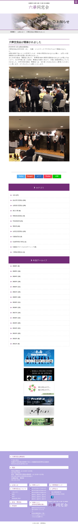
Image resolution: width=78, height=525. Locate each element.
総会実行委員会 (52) (19, 200)
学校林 (14, 506)
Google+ (30, 176)
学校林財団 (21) (18, 221)
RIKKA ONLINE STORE (58, 494)
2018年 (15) (16, 307)
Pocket (48, 176)
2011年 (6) (16, 344)
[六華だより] (39, 415)
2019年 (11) (16, 302)
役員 (13, 494)
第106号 (44, 488)
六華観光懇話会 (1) (19, 252)
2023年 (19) (16, 281)
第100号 (44, 492)
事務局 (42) (16, 226)
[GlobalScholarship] (39, 366)
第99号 (34, 494)
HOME (12, 32)
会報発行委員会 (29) (19, 205)
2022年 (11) (16, 287)
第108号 (34, 488)
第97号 (44, 494)
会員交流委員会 (23, 47)
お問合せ (55, 489)
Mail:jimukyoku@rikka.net (19, 464)
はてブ (39, 176)
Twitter (21, 176)
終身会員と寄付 (16, 498)
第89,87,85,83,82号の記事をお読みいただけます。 (38, 509)
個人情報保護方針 (56, 492)
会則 (13, 496)
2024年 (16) (16, 276)
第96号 (34, 497)
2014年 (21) (16, 328)
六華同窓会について (19, 489)
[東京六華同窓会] (39, 425)
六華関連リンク (57, 485)
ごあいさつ (15, 492)
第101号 (39, 492)
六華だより (36, 485)
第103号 (44, 490)
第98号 (39, 494)
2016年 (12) (16, 318)
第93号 (34, 499)
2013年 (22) (16, 333)
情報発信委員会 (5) (19, 216)
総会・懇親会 (16, 502)
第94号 (44, 497)
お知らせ (20, 32)
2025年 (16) (16, 271)
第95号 (39, 497)
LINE (56, 176)
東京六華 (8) (17, 210)
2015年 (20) (16, 323)
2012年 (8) (16, 338)
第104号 (39, 490)
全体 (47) (16, 195)
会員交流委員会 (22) (19, 231)
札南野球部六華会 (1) (19, 242)
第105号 (34, 490)
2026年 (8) (16, 266)
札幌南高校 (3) (17, 236)
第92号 (39, 499)
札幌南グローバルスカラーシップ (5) (24, 247)
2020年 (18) (16, 297)
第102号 (34, 492)
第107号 (39, 488)
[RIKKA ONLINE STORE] (39, 380)
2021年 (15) (16, 292)
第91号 (44, 499)
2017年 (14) (16, 312)
